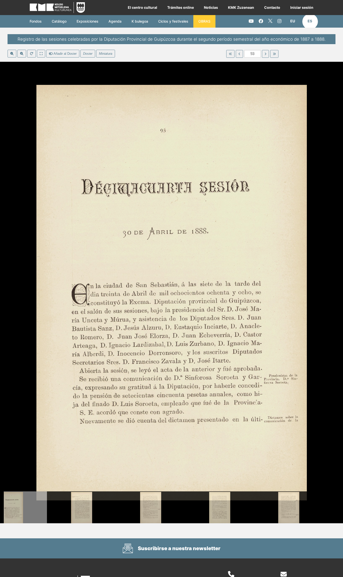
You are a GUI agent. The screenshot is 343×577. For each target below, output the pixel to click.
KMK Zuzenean (241, 7)
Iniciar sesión (301, 7)
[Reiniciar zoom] (31, 54)
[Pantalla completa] (41, 54)
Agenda (115, 21)
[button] (292, 21)
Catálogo (59, 21)
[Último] (274, 54)
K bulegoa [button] (140, 21)
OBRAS (204, 21)
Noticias (211, 7)
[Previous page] (239, 54)
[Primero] (230, 54)
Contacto (272, 7)
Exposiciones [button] (87, 21)
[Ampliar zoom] (21, 54)
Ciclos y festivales (173, 21)
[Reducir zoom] (12, 54)
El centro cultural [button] (142, 7)
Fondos (36, 21)
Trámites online (180, 7)
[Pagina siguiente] (265, 54)
